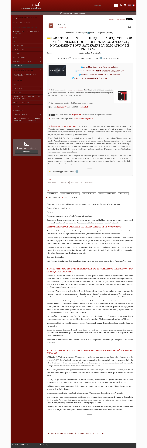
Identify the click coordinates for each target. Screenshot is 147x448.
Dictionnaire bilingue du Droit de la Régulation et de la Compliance (26, 119)
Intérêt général (54, 197)
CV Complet (17, 53)
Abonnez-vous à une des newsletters (74, 13)
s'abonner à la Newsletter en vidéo (100, 74)
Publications (17, 66)
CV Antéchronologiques (22, 62)
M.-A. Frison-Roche (75, 90)
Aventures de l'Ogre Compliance (25, 27)
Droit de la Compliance (107, 193)
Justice (63, 182)
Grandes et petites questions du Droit (25, 18)
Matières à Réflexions (21, 102)
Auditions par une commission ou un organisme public (26, 97)
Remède (74, 197)
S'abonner (26, 152)
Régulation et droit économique (82, 182)
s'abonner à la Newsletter (100, 71)
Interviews (17, 92)
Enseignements (18, 88)
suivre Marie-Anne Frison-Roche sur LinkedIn (100, 67)
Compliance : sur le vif (21, 23)
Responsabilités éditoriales (23, 70)
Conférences (17, 80)
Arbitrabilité (52, 193)
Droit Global (52, 182)
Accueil (111, 20)
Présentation (18, 45)
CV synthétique (18, 49)
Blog (14, 84)
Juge (66, 197)
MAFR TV (16, 41)
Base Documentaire (20, 115)
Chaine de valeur (88, 193)
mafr (36, 4)
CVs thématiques (19, 57)
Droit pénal (123, 193)
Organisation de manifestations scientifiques (25, 75)
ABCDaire (16, 106)
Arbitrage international (69, 193)
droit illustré (18, 110)
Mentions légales (45, 445)
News (15, 37)
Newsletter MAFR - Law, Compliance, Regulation (26, 32)
